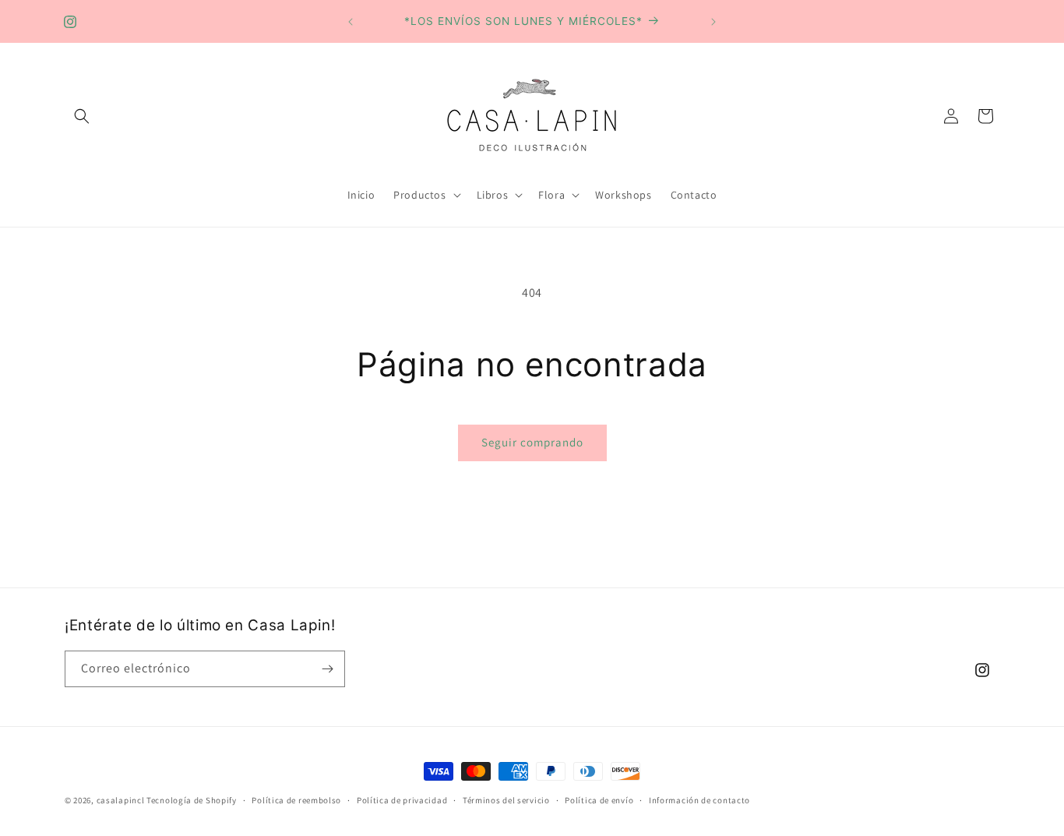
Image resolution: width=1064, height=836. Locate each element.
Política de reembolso (296, 800)
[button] (82, 116)
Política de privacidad (402, 800)
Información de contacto (699, 800)
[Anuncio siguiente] (713, 22)
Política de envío (599, 800)
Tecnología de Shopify (191, 800)
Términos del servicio (506, 800)
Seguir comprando (532, 442)
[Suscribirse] (327, 669)
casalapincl (121, 800)
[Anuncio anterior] (350, 22)
